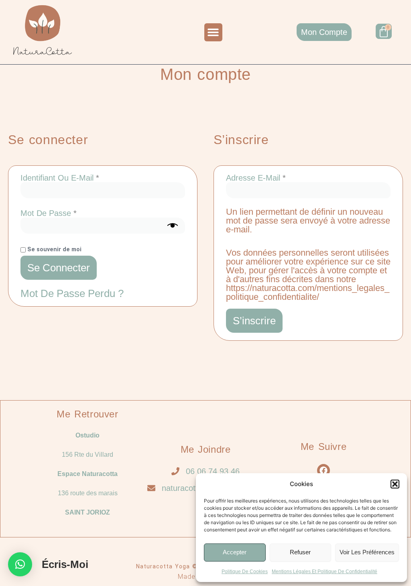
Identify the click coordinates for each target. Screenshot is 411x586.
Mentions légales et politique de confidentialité (324, 571)
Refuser (300, 552)
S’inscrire (254, 321)
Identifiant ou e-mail (78, 177)
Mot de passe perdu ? (72, 293)
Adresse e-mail (275, 177)
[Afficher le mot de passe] (172, 225)
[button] (395, 484)
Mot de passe (67, 213)
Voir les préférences (367, 552)
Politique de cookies (245, 571)
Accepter (234, 552)
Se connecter (58, 268)
